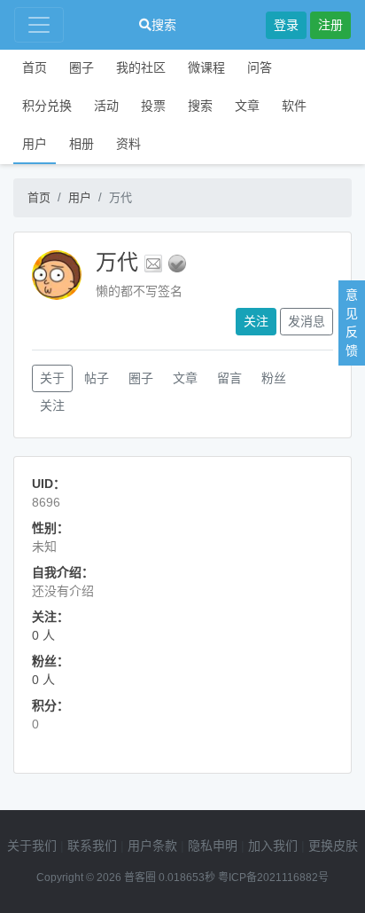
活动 (106, 105)
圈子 (81, 67)
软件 (294, 105)
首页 (34, 67)
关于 (52, 378)
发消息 (306, 321)
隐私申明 (212, 845)
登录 (286, 25)
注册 (330, 25)
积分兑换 (47, 105)
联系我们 (92, 845)
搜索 (163, 25)
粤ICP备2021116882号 (273, 877)
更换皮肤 (333, 845)
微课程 (206, 67)
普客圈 (140, 877)
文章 (247, 105)
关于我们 (32, 845)
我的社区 (141, 67)
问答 (259, 67)
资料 (128, 144)
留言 (229, 378)
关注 (256, 321)
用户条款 (152, 845)
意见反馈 (352, 322)
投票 (153, 105)
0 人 (43, 635)
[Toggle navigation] (39, 25)
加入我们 (273, 845)
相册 (81, 144)
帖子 (96, 378)
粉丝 (273, 378)
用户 (34, 144)
